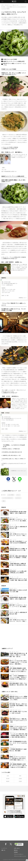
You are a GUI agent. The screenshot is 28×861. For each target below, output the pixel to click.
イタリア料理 (9, 6)
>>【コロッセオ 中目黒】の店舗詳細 (9, 147)
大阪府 (20, 778)
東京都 (4, 6)
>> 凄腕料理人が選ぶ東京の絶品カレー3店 (11, 455)
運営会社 (16, 850)
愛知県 (7, 781)
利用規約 (16, 852)
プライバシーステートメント (20, 856)
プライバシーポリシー (18, 854)
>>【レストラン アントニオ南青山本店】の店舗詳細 (13, 257)
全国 (8, 775)
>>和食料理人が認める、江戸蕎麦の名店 (10, 448)
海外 (20, 775)
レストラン (4, 8)
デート (14, 6)
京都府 (20, 781)
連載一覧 (3, 850)
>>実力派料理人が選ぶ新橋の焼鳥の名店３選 (11, 452)
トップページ (4, 848)
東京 (8, 8)
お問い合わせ (17, 848)
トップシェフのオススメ (21, 6)
